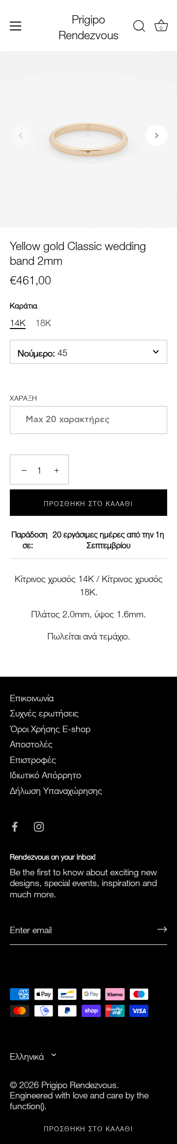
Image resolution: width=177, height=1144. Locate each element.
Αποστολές (31, 742)
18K (43, 321)
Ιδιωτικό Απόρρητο (45, 773)
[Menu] (16, 26)
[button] (20, 135)
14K (18, 321)
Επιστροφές (33, 758)
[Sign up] (162, 929)
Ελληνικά (27, 1055)
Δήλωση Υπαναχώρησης (56, 789)
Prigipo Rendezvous (88, 25)
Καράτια (23, 304)
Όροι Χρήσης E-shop (50, 727)
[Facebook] (15, 824)
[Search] (139, 27)
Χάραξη (23, 397)
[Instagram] (39, 824)
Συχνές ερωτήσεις (44, 711)
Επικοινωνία (32, 696)
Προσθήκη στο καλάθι (88, 1128)
